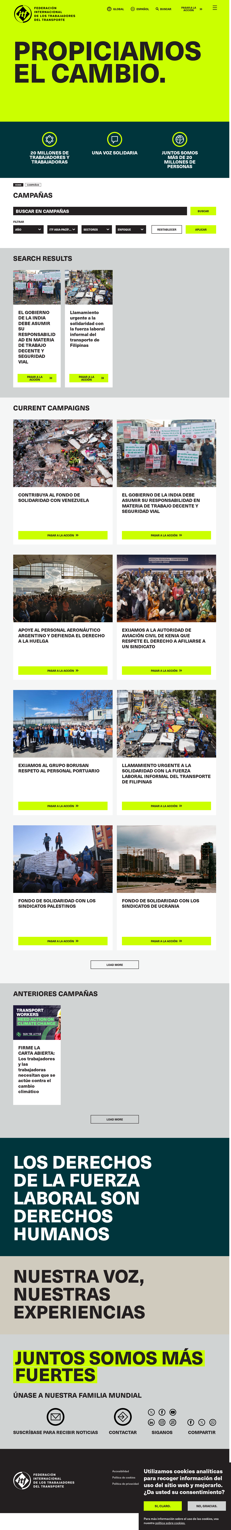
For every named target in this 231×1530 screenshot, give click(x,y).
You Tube (172, 1412)
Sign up (55, 1418)
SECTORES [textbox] (91, 229)
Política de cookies (123, 1477)
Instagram (162, 1422)
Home (18, 184)
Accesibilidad (120, 1471)
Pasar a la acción (188, 9)
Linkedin (151, 1422)
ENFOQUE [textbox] (124, 229)
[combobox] (28, 229)
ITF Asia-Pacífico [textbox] (61, 229)
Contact (123, 1418)
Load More (115, 965)
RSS (172, 1422)
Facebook (162, 1412)
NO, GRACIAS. (206, 1506)
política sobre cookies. (170, 1523)
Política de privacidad (125, 1484)
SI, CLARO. (163, 1506)
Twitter (151, 1412)
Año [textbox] (18, 229)
